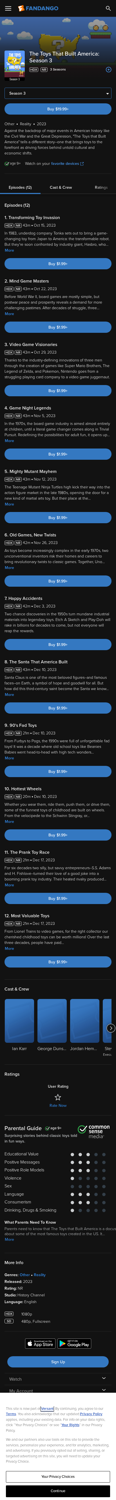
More (9, 250)
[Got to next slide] (111, 1028)
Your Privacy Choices (58, 1476)
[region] (58, 1446)
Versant (47, 1408)
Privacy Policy (91, 1414)
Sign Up (58, 1362)
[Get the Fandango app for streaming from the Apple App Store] (40, 1344)
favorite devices (65, 163)
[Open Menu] (8, 8)
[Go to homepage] (39, 8)
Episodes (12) (20, 187)
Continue (58, 1491)
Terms (11, 1414)
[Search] (108, 8)
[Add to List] (108, 69)
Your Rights (70, 1425)
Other (25, 1275)
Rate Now (58, 1105)
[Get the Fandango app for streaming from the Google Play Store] (74, 1344)
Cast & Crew (61, 187)
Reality (40, 1275)
